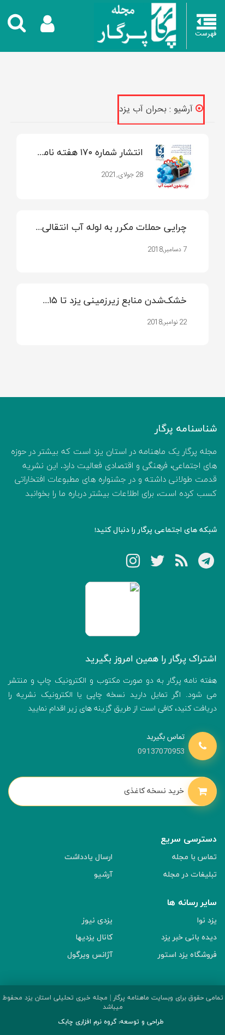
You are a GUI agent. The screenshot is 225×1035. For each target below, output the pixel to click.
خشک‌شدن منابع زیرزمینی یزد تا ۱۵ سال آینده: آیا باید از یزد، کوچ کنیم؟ (116, 301)
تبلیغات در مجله (190, 875)
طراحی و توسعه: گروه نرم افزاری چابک (111, 1022)
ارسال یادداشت (88, 857)
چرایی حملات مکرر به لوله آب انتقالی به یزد (114, 228)
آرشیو (103, 875)
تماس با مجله (194, 857)
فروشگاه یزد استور (187, 955)
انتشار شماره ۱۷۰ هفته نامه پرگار (90, 153)
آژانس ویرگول (89, 955)
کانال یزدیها (93, 937)
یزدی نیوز (97, 920)
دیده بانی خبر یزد (189, 937)
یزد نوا (207, 920)
